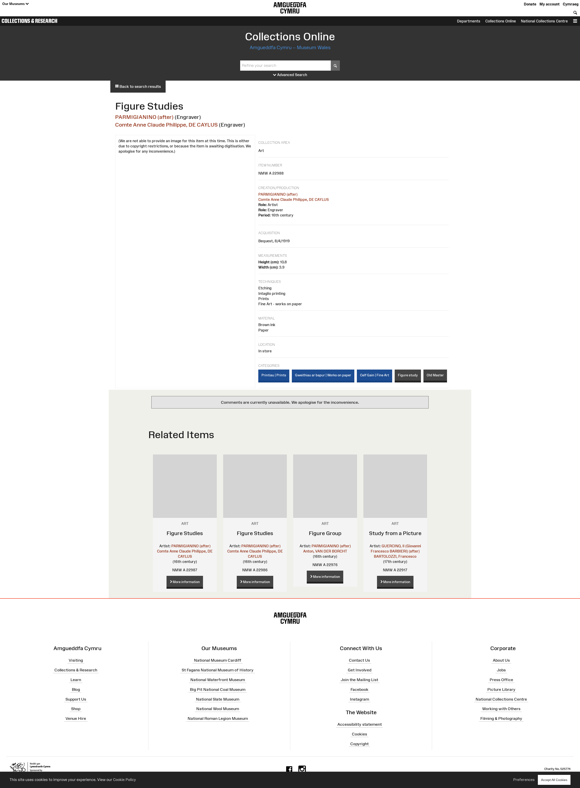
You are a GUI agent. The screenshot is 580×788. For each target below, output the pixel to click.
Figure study (408, 375)
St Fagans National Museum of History (218, 670)
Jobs (501, 670)
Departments (468, 21)
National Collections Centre (544, 21)
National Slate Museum (217, 699)
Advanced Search (291, 75)
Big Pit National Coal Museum (217, 689)
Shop (75, 708)
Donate (530, 4)
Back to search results (139, 86)
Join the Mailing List (359, 679)
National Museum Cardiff (217, 660)
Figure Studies (185, 533)
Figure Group (325, 533)
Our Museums (14, 4)
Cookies (359, 734)
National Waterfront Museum (217, 679)
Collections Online (500, 21)
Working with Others (501, 708)
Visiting (76, 660)
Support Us (75, 699)
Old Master (435, 375)
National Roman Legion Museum (218, 718)
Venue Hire (75, 718)
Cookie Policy (124, 780)
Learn (75, 679)
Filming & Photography (501, 718)
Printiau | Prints (273, 375)
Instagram (359, 699)
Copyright (359, 743)
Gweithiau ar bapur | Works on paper (323, 375)
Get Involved (359, 670)
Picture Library (501, 689)
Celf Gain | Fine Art (374, 375)
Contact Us (359, 660)
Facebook (359, 689)
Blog (76, 689)
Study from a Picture (395, 533)
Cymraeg (570, 4)
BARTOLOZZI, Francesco (395, 556)
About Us (501, 660)
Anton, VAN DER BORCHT (325, 551)
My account (549, 4)
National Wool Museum (217, 708)
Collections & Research (29, 20)
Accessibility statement (359, 724)
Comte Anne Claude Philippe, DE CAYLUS (166, 125)
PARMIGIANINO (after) (144, 117)
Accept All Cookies (554, 780)
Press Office (501, 679)
